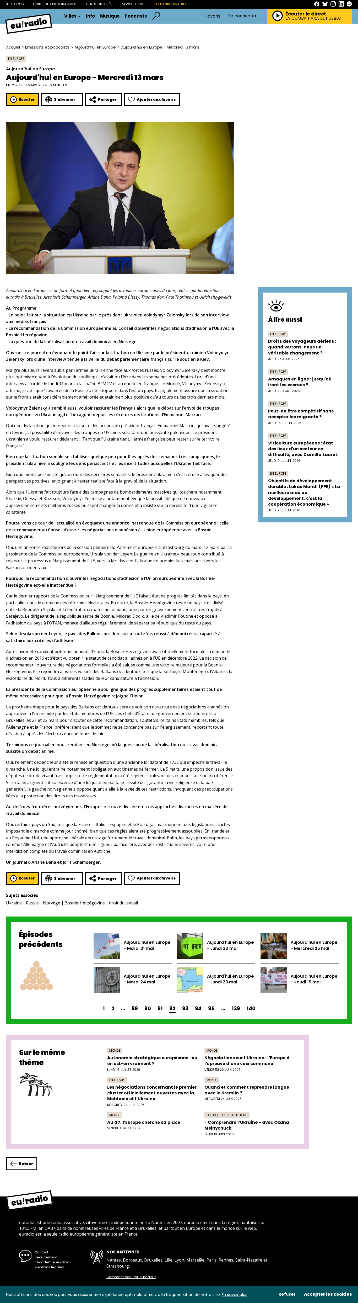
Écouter (27, 99)
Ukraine (14, 903)
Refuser (287, 1294)
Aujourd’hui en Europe (95, 47)
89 (135, 1008)
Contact (41, 1252)
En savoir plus (234, 1294)
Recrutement (46, 1257)
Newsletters (133, 4)
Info (90, 16)
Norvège (51, 903)
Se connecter (242, 16)
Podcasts (136, 16)
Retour (26, 1163)
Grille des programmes (54, 4)
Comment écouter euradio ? (131, 1277)
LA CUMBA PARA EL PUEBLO (313, 18)
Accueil (13, 47)
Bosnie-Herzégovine (84, 903)
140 (251, 1008)
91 (160, 1008)
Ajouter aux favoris (156, 99)
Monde (114, 1050)
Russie (32, 903)
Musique (110, 16)
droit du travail (123, 903)
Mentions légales (49, 1267)
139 (236, 1008)
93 (185, 1008)
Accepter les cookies (328, 1294)
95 (211, 1008)
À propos (15, 4)
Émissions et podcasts (47, 47)
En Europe (16, 58)
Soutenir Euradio (170, 4)
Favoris (212, 16)
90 (147, 1008)
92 (172, 1008)
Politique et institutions (227, 1115)
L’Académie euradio (52, 1262)
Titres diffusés (98, 4)
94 (198, 1008)
